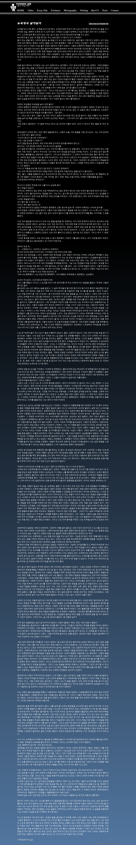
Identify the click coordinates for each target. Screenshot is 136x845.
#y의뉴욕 (49, 472)
